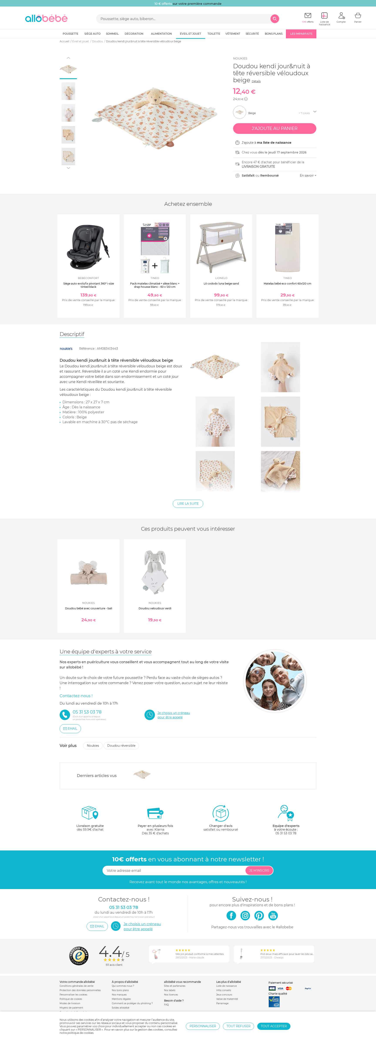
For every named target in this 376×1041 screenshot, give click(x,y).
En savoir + (308, 175)
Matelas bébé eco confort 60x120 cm (287, 283)
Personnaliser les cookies (73, 994)
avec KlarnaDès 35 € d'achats (155, 829)
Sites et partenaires (174, 986)
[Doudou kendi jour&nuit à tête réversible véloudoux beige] (142, 774)
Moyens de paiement (71, 1007)
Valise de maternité (227, 999)
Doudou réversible (121, 746)
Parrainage (222, 1003)
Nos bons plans (120, 990)
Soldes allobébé (120, 1007)
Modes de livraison (70, 1003)
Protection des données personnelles (80, 990)
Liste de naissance (226, 986)
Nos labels (169, 990)
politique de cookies (80, 1032)
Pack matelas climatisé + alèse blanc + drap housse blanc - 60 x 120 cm (155, 285)
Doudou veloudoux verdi (155, 608)
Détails (256, 81)
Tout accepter (274, 1026)
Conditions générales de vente (76, 986)
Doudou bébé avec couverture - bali (88, 608)
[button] (246, 99)
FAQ (166, 1004)
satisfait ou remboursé (220, 827)
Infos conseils (223, 990)
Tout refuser (238, 1026)
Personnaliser (203, 1026)
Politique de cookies (71, 999)
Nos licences (171, 994)
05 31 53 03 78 (285, 833)
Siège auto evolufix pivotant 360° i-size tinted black (88, 285)
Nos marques (119, 994)
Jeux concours (224, 994)
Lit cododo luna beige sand (221, 283)
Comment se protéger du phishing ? (132, 1003)
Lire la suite (188, 504)
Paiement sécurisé (281, 982)
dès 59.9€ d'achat (90, 827)
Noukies (240, 58)
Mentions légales (121, 999)
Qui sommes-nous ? (123, 986)
